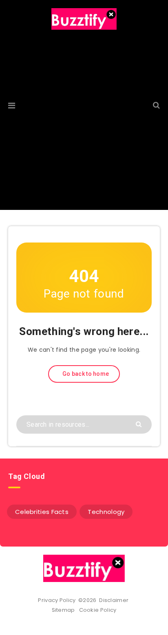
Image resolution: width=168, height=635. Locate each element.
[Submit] (140, 423)
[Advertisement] (84, 126)
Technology (106, 511)
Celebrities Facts (42, 511)
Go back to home (85, 373)
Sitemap (65, 610)
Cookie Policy (98, 610)
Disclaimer (114, 600)
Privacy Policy (56, 600)
